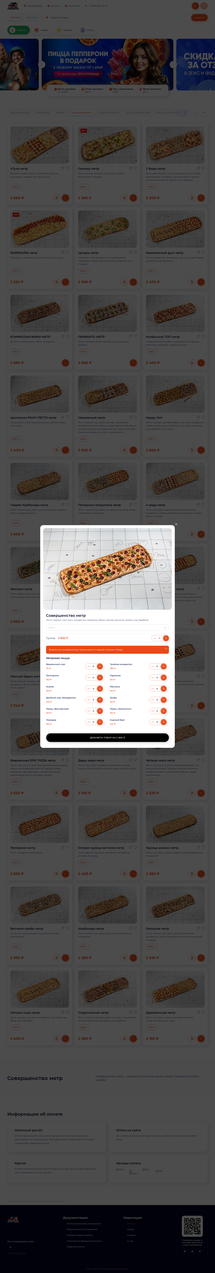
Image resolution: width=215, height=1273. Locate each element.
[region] (107, 693)
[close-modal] (176, 524)
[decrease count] (155, 638)
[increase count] (166, 638)
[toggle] (166, 628)
